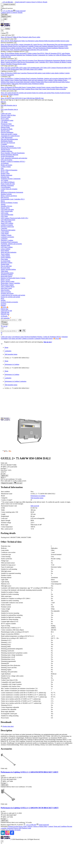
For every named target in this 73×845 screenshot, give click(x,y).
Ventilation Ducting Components (35, 55)
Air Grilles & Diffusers (60, 55)
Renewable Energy (47, 338)
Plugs (53, 93)
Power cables (36, 37)
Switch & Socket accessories (9, 302)
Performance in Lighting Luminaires (15, 381)
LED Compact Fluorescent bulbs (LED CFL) (14, 218)
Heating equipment (11, 55)
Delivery (30, 826)
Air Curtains (49, 55)
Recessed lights (60, 82)
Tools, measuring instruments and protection (23, 49)
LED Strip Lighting (7, 247)
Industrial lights (63, 78)
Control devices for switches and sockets (19, 93)
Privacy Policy (22, 826)
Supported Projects (12, 828)
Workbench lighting (38, 83)
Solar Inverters (51, 89)
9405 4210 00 (35, 506)
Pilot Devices (21, 62)
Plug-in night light (50, 82)
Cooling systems (32, 53)
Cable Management (49, 44)
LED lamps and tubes (14, 338)
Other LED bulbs (24, 69)
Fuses (36, 60)
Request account (13, 826)
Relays (52, 62)
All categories (10, 830)
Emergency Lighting (13, 78)
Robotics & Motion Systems (62, 62)
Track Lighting (48, 80)
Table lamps (15, 83)
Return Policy (43, 826)
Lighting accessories (28, 338)
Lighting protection (16, 48)
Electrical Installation (30, 337)
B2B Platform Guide (25, 828)
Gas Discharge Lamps (32, 41)
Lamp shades (55, 73)
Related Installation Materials (55, 48)
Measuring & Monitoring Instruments (49, 60)
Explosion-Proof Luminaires (28, 78)
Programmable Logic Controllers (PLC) (38, 62)
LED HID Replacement (11, 69)
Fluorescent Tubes (19, 41)
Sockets (57, 93)
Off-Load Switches (42, 49)
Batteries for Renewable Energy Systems (19, 87)
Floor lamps (10, 82)
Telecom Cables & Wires (14, 37)
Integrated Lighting (30, 82)
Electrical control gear (13, 73)
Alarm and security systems (15, 44)
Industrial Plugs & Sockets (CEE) (58, 46)
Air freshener (11, 53)
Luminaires (37, 338)
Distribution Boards (7, 46)
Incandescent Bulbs (54, 41)
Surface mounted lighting (8, 269)
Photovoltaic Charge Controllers (10, 283)
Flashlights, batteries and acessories (47, 78)
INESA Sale (11, 98)
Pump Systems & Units (8, 184)
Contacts (50, 826)
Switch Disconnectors (7, 156)
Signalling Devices (11, 64)
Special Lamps (64, 41)
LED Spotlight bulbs (33, 67)
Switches (11, 94)
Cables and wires (6, 337)
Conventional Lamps (17, 337)
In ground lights (19, 82)
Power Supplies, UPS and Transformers (34, 48)
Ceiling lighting (58, 80)
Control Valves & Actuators (25, 60)
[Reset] (20, 331)
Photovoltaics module (14, 89)
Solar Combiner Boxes (28, 89)
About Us (36, 826)
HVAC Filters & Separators (48, 53)
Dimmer (16, 94)
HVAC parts (61, 53)
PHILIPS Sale (39, 98)
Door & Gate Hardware (20, 46)
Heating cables (5, 173)
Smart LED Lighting (36, 69)
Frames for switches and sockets (41, 93)
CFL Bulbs (10, 41)
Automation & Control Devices (33, 44)
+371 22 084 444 (31, 824)
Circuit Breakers (12, 60)
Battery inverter (36, 87)
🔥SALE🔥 (57, 338)
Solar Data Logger (41, 89)
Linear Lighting (14, 80)
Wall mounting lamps (25, 83)
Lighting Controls (64, 73)
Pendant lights (40, 82)
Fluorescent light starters (34, 73)
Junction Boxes (5, 48)
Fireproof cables (27, 37)
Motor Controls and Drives (9, 62)
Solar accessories (61, 89)
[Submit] (24, 330)
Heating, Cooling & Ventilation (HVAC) (49, 337)
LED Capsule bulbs (13, 67)
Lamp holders (46, 73)
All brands (17, 830)
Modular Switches (65, 60)
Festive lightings (6, 257)
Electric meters (21, 64)
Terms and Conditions (60, 826)
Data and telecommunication (63, 44)
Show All (4, 37)
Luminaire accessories (7, 75)
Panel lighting (23, 80)
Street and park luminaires (36, 80)
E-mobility (31, 46)
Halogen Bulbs (43, 41)
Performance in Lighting (12, 364)
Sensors (3, 64)
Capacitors (23, 73)
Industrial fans (21, 55)
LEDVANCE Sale (20, 98)
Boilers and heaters (21, 53)
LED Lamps (23, 67)
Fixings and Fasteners (41, 46)
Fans (38, 53)
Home (6, 347)
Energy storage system (48, 87)
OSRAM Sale (30, 98)
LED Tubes (43, 67)
